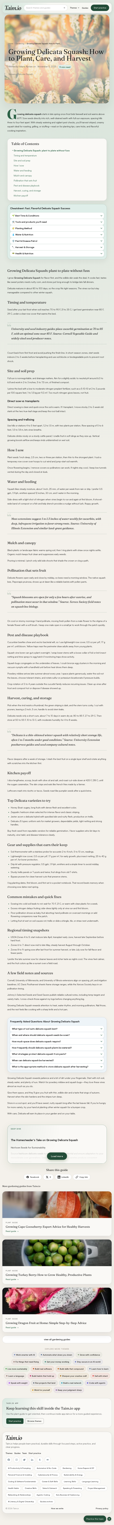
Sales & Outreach (50, 1488)
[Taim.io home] (13, 7)
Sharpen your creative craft (74, 1376)
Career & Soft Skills (50, 1481)
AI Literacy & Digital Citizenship (21, 1502)
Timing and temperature (25, 155)
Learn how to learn (99, 1369)
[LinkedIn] (32, 1460)
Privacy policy (102, 1508)
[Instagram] (16, 1460)
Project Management (96, 1488)
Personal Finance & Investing (20, 1475)
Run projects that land (45, 1383)
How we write (57, 1508)
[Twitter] (24, 1460)
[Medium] (48, 1460)
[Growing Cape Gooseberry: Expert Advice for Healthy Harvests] (57, 1213)
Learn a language (16, 1376)
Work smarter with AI (25, 1355)
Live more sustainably (17, 1369)
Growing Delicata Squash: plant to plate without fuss (42, 150)
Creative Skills (30, 1488)
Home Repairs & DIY (86, 1468)
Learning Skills (70, 1481)
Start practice (100, 8)
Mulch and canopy (23, 175)
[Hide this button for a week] (109, 1519)
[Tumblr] (40, 1460)
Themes (73, 8)
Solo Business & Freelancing (67, 1495)
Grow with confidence (90, 1355)
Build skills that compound (72, 1369)
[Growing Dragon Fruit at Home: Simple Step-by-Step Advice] (57, 1310)
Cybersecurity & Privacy (48, 1475)
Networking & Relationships (19, 1495)
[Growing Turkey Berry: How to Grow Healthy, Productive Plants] (57, 1262)
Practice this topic (95, 1518)
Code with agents (97, 1383)
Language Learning (90, 1481)
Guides (85, 8)
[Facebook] (9, 1460)
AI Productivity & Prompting (19, 1468)
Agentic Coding (43, 1495)
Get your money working (58, 1362)
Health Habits (13, 1488)
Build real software (43, 1369)
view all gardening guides (57, 1339)
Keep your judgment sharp (70, 1390)
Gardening (19, 43)
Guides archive (46, 1502)
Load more (57, 1156)
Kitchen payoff (21, 195)
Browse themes (34, 1421)
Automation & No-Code (46, 1468)
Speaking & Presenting (72, 1488)
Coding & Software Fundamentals (22, 1481)
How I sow (19, 165)
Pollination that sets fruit (25, 180)
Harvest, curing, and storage (27, 190)
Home (10, 43)
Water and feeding (23, 170)
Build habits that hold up (43, 1376)
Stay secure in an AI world (89, 1362)
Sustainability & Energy (73, 1475)
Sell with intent (101, 1376)
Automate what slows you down (57, 1355)
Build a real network (72, 1383)
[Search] (64, 8)
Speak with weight (19, 1383)
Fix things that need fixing (27, 1362)
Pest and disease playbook (26, 185)
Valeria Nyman (26, 66)
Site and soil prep (22, 160)
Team (24, 1453)
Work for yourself (42, 1390)
